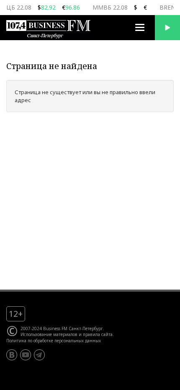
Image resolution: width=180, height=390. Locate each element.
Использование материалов (49, 334)
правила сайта (98, 334)
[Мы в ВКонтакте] (11, 354)
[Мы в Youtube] (25, 354)
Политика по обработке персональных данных (53, 341)
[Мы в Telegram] (39, 354)
